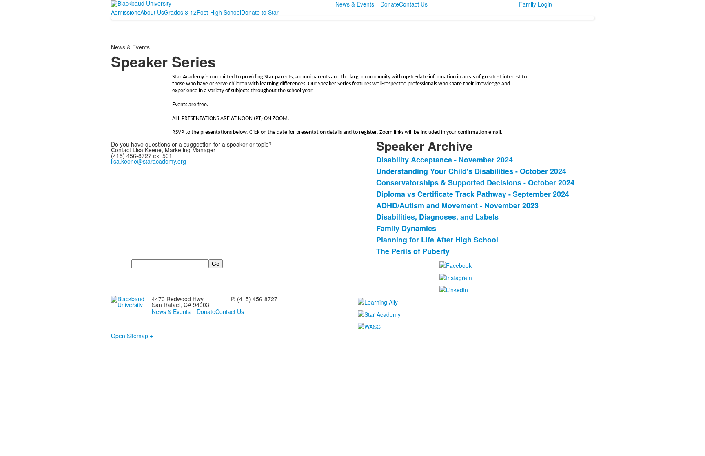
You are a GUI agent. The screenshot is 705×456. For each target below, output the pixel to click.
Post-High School (219, 12)
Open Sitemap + (132, 335)
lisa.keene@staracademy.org (148, 161)
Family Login (535, 4)
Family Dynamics (406, 228)
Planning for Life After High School (437, 239)
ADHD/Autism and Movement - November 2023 (457, 205)
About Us (152, 12)
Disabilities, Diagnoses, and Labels (437, 216)
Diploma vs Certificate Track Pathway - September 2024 (472, 194)
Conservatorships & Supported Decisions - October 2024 (475, 182)
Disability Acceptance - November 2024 (444, 159)
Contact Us (413, 4)
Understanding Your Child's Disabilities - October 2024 (471, 171)
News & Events (354, 4)
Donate (389, 4)
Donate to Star (260, 12)
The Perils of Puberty (413, 251)
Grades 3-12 (180, 12)
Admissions (125, 12)
